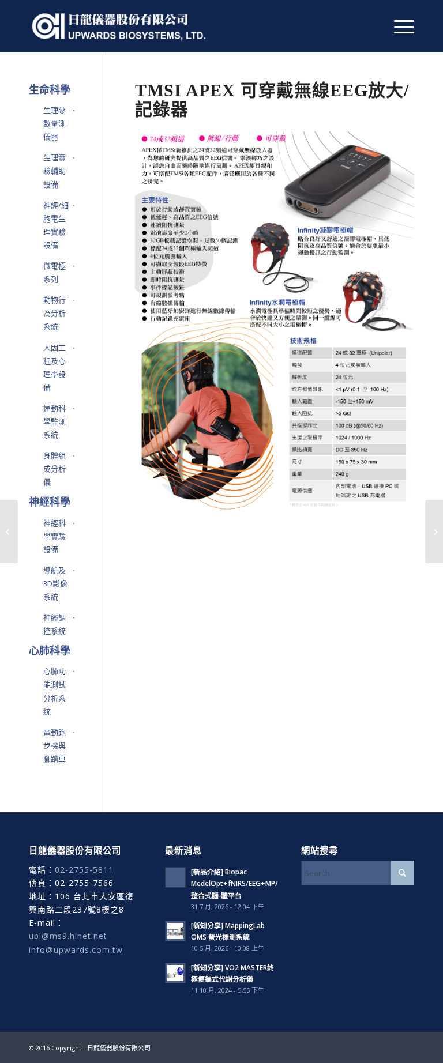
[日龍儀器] (119, 26)
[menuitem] (398, 26)
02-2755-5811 (84, 869)
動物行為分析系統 (54, 313)
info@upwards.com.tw (76, 949)
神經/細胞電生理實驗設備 (56, 225)
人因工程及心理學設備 (54, 367)
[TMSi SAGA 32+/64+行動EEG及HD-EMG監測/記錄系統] (434, 531)
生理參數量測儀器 (54, 123)
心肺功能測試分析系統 (54, 691)
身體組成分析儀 (54, 468)
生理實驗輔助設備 (54, 170)
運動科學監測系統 (54, 421)
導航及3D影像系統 (55, 583)
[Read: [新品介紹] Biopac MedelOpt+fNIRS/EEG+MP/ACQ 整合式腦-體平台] (175, 877)
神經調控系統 (54, 624)
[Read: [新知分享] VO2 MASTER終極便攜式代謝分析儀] (175, 973)
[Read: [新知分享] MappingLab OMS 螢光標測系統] (175, 931)
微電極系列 (54, 272)
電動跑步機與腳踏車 (54, 745)
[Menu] (398, 26)
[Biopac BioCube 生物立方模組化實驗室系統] (9, 531)
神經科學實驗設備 (54, 536)
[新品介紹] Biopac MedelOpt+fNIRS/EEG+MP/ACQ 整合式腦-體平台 (241, 883)
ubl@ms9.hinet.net (68, 935)
